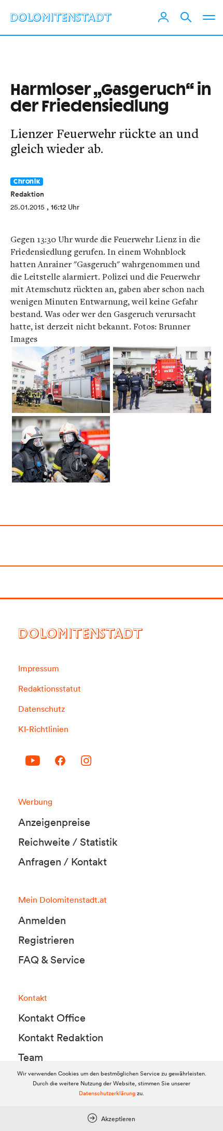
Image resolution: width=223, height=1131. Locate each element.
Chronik (26, 181)
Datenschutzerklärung (107, 1093)
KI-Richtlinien (43, 729)
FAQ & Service (51, 960)
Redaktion (27, 194)
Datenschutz (41, 709)
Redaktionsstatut (49, 688)
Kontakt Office (52, 1018)
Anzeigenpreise (54, 822)
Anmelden (42, 920)
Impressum (38, 668)
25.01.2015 (27, 207)
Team (30, 1057)
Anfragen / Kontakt (62, 862)
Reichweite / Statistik (68, 842)
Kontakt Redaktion (60, 1037)
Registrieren (46, 940)
